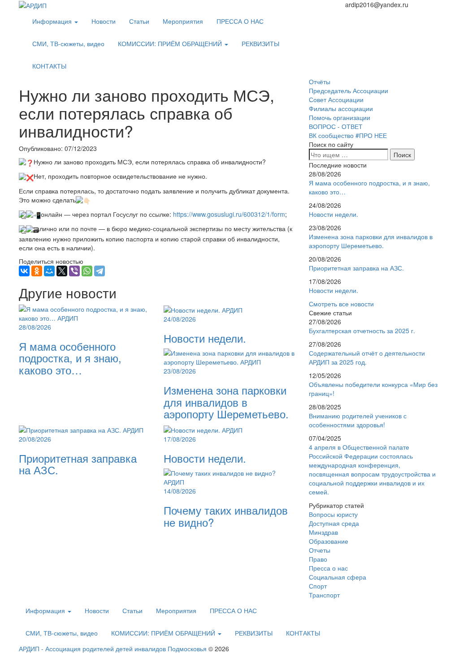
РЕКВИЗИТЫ (260, 43)
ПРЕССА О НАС (240, 21)
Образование (328, 541)
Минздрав (323, 532)
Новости (103, 21)
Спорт (318, 585)
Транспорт (324, 594)
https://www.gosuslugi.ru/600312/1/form (229, 214)
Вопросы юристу (333, 514)
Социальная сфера (337, 576)
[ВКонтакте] (24, 271)
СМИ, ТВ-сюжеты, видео (68, 43)
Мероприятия (183, 21)
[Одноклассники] (36, 271)
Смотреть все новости (341, 303)
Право (318, 558)
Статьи (139, 21)
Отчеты (319, 550)
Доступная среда (334, 523)
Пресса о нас (328, 567)
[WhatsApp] (87, 271)
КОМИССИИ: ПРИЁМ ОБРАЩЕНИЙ (171, 43)
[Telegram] (99, 271)
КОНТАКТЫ (49, 65)
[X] (61, 271)
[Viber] (74, 271)
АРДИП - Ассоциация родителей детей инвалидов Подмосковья (113, 648)
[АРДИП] (33, 4)
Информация (53, 21)
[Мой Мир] (49, 271)
